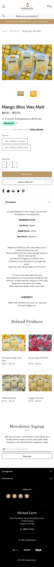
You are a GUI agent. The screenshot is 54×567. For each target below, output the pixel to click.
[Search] (2, 16)
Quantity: (6, 159)
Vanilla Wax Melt (9, 398)
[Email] (8, 191)
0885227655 (28, 529)
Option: (5, 135)
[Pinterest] (23, 191)
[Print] (13, 191)
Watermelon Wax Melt (38, 358)
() (50, 6)
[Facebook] (3, 191)
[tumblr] (27, 496)
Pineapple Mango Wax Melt (12, 359)
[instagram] (14, 496)
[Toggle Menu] (3, 6)
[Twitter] (18, 191)
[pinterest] (21, 496)
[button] (27, 202)
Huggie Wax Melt (36, 398)
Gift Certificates (28, 540)
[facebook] (8, 496)
